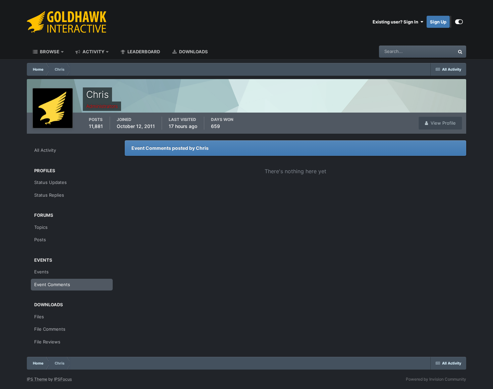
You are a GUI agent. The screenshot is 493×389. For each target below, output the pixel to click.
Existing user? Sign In (396, 21)
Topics (41, 227)
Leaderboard (143, 51)
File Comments (49, 329)
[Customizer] (459, 22)
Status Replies (49, 195)
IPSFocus (63, 379)
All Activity (45, 150)
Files (39, 316)
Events (41, 271)
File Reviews (47, 341)
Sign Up (438, 21)
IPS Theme (37, 379)
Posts (40, 239)
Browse (49, 51)
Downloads (193, 51)
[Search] (460, 52)
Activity (92, 51)
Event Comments (52, 284)
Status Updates (430, 51)
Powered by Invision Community (436, 379)
